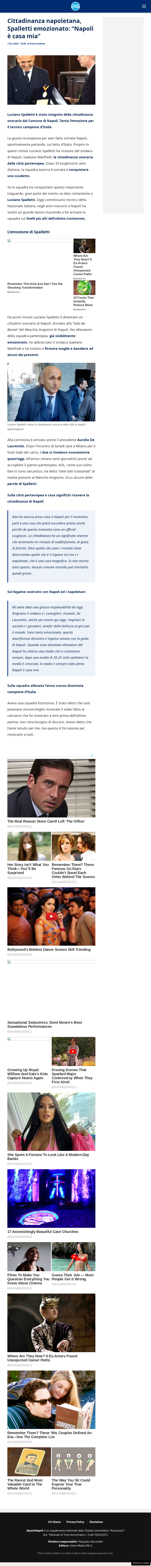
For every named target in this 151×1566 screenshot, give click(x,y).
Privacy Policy (75, 1521)
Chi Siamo (54, 1521)
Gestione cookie (141, 1563)
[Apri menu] (144, 6)
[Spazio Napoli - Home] (75, 6)
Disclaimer (96, 1521)
